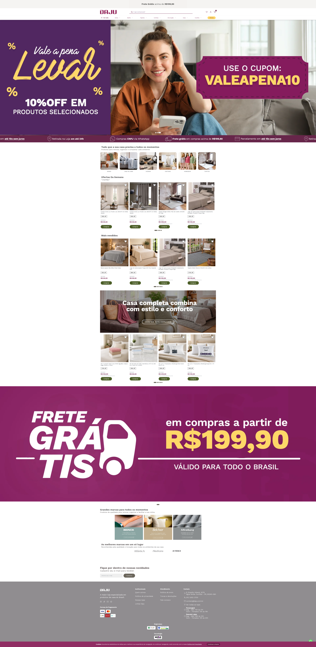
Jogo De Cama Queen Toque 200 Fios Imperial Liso (143, 268)
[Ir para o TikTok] (104, 601)
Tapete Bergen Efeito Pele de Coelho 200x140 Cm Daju (171, 212)
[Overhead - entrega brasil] (158, 4)
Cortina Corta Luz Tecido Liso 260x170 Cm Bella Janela (114, 212)
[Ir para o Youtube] (107, 601)
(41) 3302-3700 (192, 597)
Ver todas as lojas (193, 605)
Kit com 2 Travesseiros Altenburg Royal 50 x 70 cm (201, 364)
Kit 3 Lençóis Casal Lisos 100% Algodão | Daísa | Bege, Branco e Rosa (114, 364)
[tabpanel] (158, 77)
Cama (116, 17)
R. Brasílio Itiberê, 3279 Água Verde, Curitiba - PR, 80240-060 (201, 593)
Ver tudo (105, 17)
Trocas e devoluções (168, 596)
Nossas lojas (140, 600)
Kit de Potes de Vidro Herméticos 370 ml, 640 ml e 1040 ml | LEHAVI (143, 364)
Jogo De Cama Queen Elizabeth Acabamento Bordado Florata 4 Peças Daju (200, 212)
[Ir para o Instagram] (101, 601)
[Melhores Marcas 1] (139, 551)
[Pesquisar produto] (132, 12)
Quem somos (140, 592)
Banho (129, 17)
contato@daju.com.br (194, 601)
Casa (184, 17)
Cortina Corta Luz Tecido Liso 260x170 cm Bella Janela (143, 212)
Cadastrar (129, 575)
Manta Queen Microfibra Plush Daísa (111, 268)
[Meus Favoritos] (206, 12)
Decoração (171, 17)
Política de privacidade (144, 596)
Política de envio (166, 592)
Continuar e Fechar (213, 644)
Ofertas (212, 17)
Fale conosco (165, 600)
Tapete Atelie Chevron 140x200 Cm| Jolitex (199, 268)
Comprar (106, 226)
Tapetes (142, 17)
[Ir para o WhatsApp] (111, 601)
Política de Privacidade (194, 644)
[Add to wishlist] (125, 185)
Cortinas (156, 17)
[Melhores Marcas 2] (158, 551)
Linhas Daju (139, 604)
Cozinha (197, 17)
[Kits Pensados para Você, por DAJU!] (158, 311)
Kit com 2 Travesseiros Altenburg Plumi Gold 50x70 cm (171, 364)
